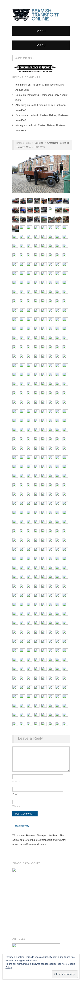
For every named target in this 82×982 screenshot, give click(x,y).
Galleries (39, 142)
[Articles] (36, 949)
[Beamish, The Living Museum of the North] (35, 68)
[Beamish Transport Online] (41, 14)
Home (28, 142)
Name (16, 781)
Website (16, 806)
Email (16, 794)
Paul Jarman (22, 115)
